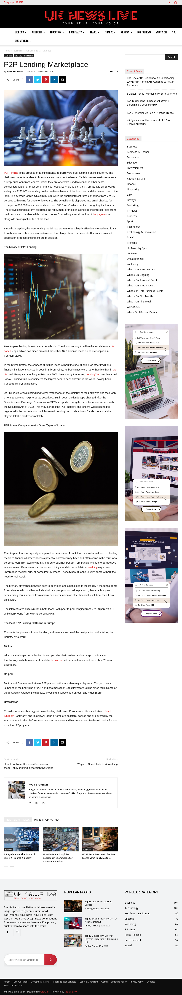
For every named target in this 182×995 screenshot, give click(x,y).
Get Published (21, 981)
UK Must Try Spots (138, 248)
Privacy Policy (136, 981)
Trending (132, 242)
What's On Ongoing (138, 274)
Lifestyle (131, 200)
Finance (109, 32)
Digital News (144, 32)
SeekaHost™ (71, 991)
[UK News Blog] (91, 16)
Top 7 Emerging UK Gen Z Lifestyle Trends (150, 113)
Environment (134, 173)
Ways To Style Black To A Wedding (97, 764)
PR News (125, 32)
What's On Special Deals (141, 285)
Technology (133, 226)
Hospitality (75, 32)
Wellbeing (37, 32)
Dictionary (133, 157)
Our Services (21, 40)
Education (55, 32)
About (7, 981)
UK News (19, 32)
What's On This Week (139, 301)
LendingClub (93, 374)
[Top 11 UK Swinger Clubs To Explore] (73, 906)
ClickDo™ (45, 991)
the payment (100, 214)
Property (132, 216)
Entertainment (135, 168)
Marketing (132, 205)
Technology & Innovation (141, 232)
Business (18, 50)
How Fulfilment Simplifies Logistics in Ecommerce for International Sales (58, 858)
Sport (130, 221)
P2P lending (11, 172)
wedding (93, 567)
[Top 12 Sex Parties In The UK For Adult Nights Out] (73, 923)
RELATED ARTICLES (18, 819)
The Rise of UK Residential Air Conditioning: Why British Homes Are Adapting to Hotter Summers (151, 82)
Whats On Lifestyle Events (142, 312)
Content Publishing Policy (114, 981)
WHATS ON (133, 307)
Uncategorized (135, 258)
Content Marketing (40, 981)
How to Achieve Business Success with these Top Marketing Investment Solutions (28, 766)
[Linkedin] (44, 803)
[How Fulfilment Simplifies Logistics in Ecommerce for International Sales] (60, 839)
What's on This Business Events (145, 290)
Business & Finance (138, 152)
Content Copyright (88, 981)
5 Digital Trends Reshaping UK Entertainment (152, 93)
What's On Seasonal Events (142, 280)
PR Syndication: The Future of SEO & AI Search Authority (148, 122)
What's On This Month (140, 296)
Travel (93, 32)
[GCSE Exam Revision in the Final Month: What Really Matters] (100, 839)
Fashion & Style (136, 178)
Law (129, 194)
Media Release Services (64, 981)
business (57, 660)
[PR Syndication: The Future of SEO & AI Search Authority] (21, 839)
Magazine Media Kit (13, 985)
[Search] (50, 959)
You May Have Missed (24, 56)
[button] (174, 32)
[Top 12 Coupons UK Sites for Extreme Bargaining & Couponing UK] (73, 940)
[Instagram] (175, 2)
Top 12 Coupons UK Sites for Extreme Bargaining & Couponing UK (148, 103)
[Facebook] (169, 2)
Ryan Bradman (15, 71)
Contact (151, 981)
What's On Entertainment (141, 269)
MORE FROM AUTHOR (47, 819)
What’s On (161, 32)
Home (7, 50)
